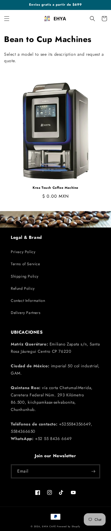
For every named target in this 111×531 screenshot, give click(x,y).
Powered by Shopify (68, 526)
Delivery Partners (25, 312)
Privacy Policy (23, 251)
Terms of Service (25, 264)
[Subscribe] (93, 471)
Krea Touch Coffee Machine (55, 188)
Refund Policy (23, 288)
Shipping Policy (25, 276)
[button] (7, 19)
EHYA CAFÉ (49, 526)
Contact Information (28, 300)
